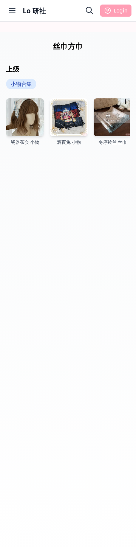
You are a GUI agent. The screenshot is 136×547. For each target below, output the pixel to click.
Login (121, 10)
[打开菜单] (12, 10)
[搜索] (89, 10)
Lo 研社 (34, 10)
